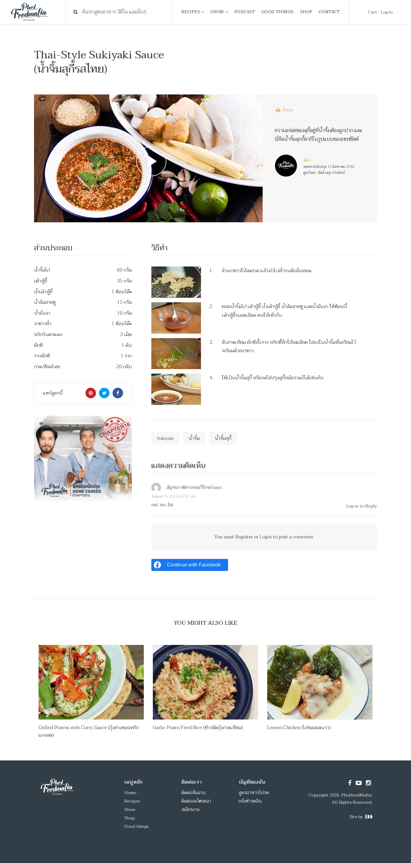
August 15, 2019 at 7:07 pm (173, 496)
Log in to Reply (361, 506)
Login (266, 537)
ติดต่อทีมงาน (193, 793)
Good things (136, 826)
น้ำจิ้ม (194, 438)
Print (287, 110)
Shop (129, 818)
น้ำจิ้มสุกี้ (223, 438)
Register (244, 537)
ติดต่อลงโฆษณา (196, 801)
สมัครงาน (190, 809)
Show (129, 809)
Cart (372, 12)
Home (130, 793)
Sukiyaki (165, 438)
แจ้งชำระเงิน (250, 801)
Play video (148, 158)
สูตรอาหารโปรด (254, 793)
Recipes (132, 801)
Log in (387, 12)
